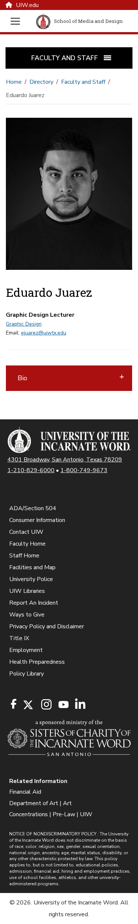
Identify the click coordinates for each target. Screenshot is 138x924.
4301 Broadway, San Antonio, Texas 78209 (64, 460)
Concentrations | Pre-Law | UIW (50, 814)
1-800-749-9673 (83, 470)
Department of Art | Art (40, 803)
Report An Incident (33, 603)
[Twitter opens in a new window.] (27, 704)
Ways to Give (27, 615)
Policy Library (26, 674)
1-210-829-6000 (30, 470)
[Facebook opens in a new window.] (13, 704)
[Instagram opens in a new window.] (45, 704)
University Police (31, 579)
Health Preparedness (37, 662)
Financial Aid (25, 792)
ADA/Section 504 (32, 508)
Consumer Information (37, 520)
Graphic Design (24, 323)
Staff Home (24, 556)
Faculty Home (27, 544)
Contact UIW (26, 532)
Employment (26, 650)
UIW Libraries (27, 591)
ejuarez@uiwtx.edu (43, 332)
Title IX (19, 638)
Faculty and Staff (83, 82)
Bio (22, 378)
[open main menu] (17, 21)
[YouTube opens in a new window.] (62, 704)
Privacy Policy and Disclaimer (46, 626)
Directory (41, 82)
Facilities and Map (32, 567)
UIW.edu (27, 5)
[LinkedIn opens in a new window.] (79, 704)
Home (14, 82)
